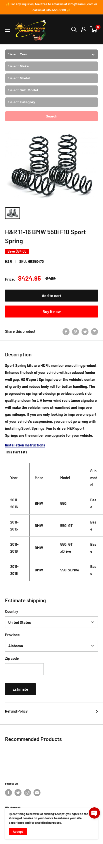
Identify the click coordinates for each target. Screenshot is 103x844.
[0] (94, 29)
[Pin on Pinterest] (75, 331)
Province (12, 635)
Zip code (12, 658)
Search (52, 116)
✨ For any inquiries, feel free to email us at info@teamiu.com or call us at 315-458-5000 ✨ (51, 7)
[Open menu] (7, 30)
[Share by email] (94, 331)
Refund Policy (16, 711)
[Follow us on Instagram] (27, 792)
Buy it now (51, 311)
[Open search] (74, 29)
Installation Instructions (25, 445)
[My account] (83, 29)
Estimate (20, 689)
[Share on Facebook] (66, 331)
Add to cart (51, 295)
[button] (94, 813)
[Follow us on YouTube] (37, 792)
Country (11, 611)
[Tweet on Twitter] (85, 331)
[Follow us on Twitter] (18, 792)
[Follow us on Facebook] (8, 792)
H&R (8, 261)
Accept (18, 832)
